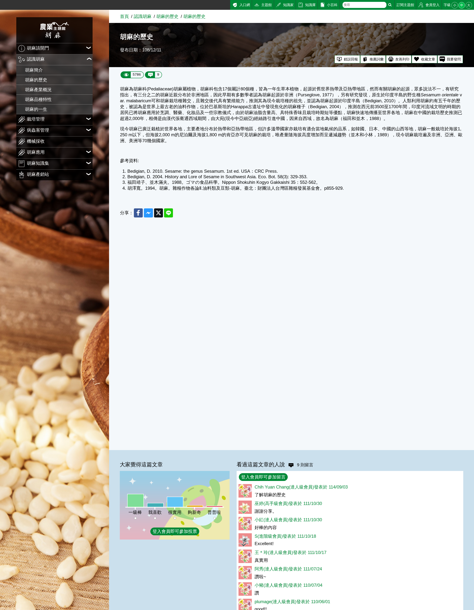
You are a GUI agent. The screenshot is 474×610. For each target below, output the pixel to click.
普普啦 (214, 512)
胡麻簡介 (34, 69)
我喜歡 (155, 512)
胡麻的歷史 (36, 79)
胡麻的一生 (36, 109)
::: (2, 3)
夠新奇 (194, 512)
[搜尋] (390, 5)
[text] (364, 5)
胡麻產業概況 (38, 89)
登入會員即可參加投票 (175, 531)
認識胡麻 (142, 16)
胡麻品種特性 (38, 99)
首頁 (124, 16)
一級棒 (135, 512)
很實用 (174, 512)
